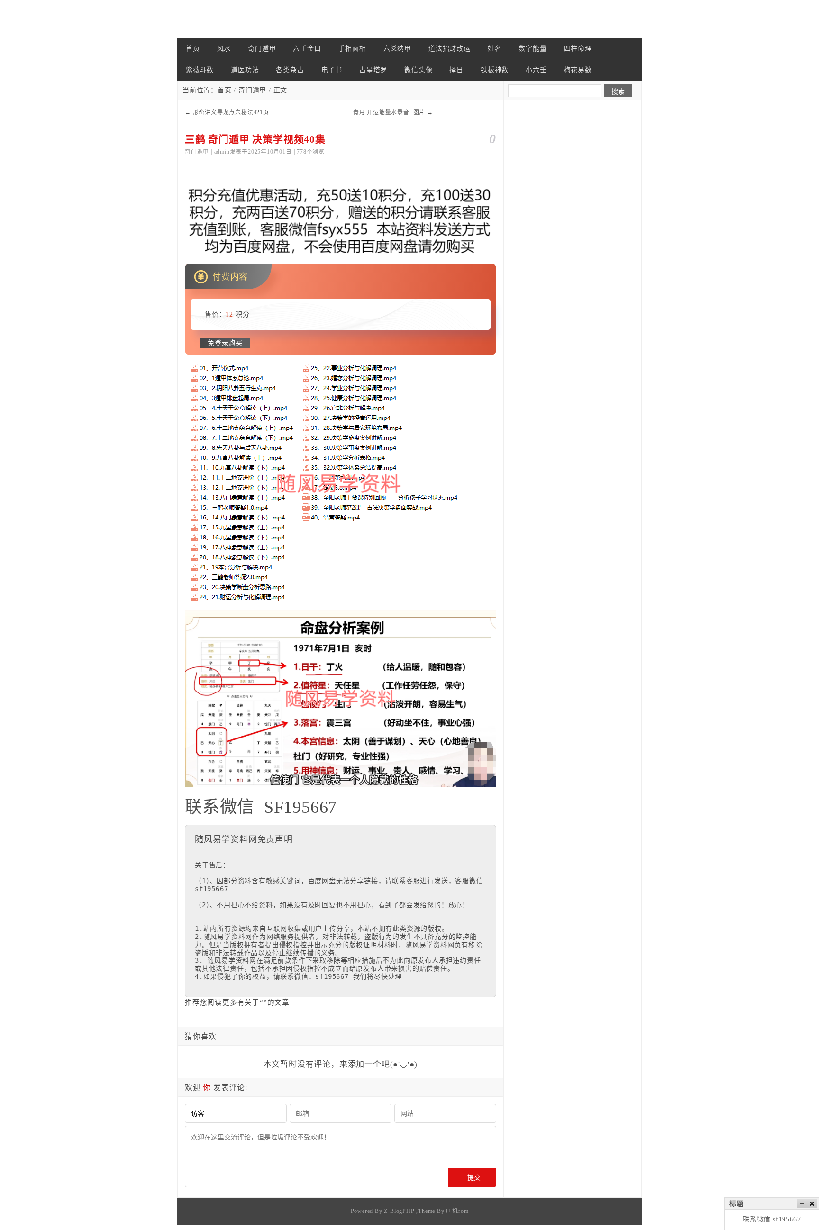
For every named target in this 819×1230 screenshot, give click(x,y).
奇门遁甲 (262, 48)
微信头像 (418, 69)
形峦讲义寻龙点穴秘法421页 (231, 112)
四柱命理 (578, 48)
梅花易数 (578, 69)
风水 (224, 48)
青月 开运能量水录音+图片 (389, 112)
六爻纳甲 (397, 48)
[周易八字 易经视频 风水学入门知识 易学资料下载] (224, 19)
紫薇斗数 (200, 69)
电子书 (331, 69)
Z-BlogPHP (399, 1211)
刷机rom (457, 1211)
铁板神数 (495, 69)
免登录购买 (225, 342)
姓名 (495, 48)
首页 (193, 48)
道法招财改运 (449, 48)
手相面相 (352, 48)
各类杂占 (290, 69)
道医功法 (245, 69)
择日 (456, 69)
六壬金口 (307, 48)
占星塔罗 (373, 69)
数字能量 (532, 48)
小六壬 (536, 69)
